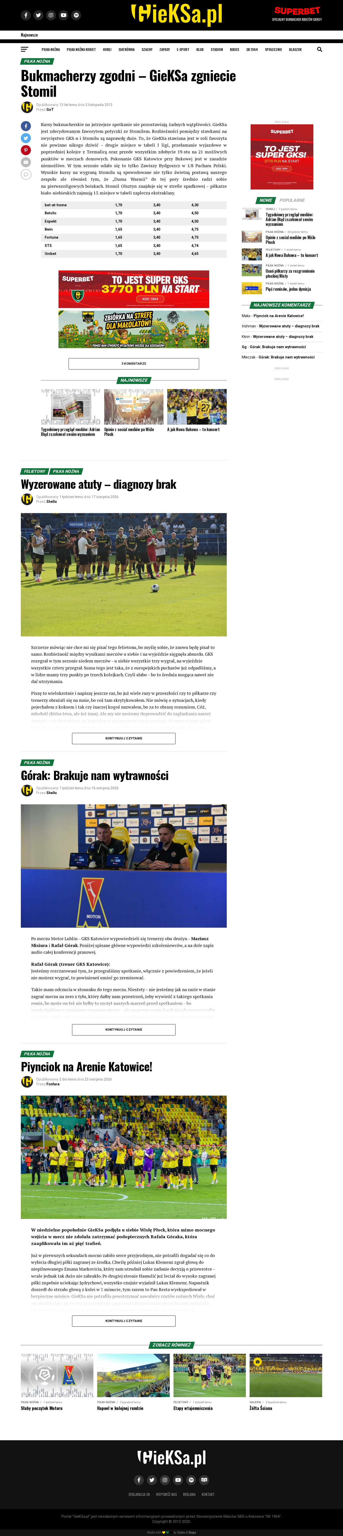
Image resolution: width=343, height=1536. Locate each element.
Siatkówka (127, 49)
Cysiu (181, 1532)
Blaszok (295, 49)
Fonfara (53, 1084)
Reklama (189, 1494)
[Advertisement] (282, 412)
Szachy (147, 49)
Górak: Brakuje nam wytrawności (278, 347)
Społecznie (273, 49)
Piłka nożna (51, 49)
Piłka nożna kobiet (81, 49)
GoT (50, 110)
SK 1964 (252, 49)
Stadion (217, 49)
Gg (244, 347)
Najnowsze (29, 35)
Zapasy (164, 49)
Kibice (234, 49)
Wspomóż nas (166, 1494)
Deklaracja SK (139, 1494)
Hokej (107, 49)
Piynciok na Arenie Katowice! (279, 316)
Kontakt (208, 1494)
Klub (200, 49)
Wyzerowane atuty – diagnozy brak (289, 326)
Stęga (192, 1532)
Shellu (51, 502)
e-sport (183, 49)
